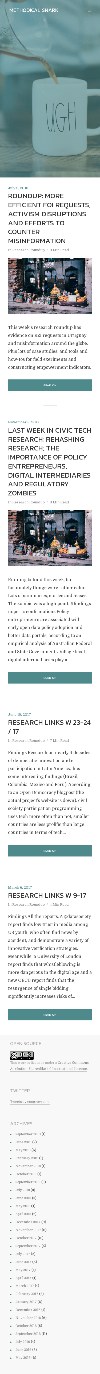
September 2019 (28, 1134)
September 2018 (28, 1182)
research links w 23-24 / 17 (49, 727)
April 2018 (23, 1214)
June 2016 (23, 1350)
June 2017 (23, 1262)
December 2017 (28, 1222)
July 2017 (22, 1254)
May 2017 (23, 1270)
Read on (50, 385)
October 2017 (26, 1238)
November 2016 (28, 1318)
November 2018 (28, 1166)
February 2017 (26, 1294)
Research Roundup (28, 250)
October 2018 (26, 1174)
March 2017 (24, 1286)
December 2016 (28, 1310)
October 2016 (26, 1326)
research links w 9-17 (47, 895)
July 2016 (22, 1342)
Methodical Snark (33, 10)
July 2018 (22, 1190)
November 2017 (28, 1230)
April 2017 (23, 1278)
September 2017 (28, 1246)
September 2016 (28, 1334)
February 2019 (26, 1158)
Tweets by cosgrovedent (30, 1102)
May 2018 (22, 1206)
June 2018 (23, 1198)
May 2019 (23, 1150)
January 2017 (26, 1302)
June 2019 (23, 1142)
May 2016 (23, 1358)
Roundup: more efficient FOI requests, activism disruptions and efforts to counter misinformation (49, 218)
